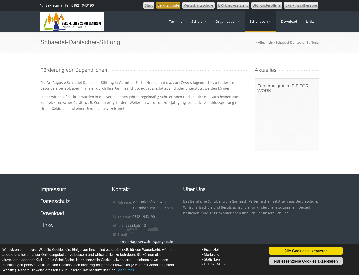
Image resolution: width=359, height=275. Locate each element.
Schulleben (259, 21)
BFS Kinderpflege (267, 5)
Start (149, 5)
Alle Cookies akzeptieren (306, 250)
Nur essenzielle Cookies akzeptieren (306, 261)
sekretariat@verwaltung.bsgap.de (145, 241)
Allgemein (265, 42)
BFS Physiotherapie (301, 5)
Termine (176, 21)
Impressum (53, 189)
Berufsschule (168, 5)
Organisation (226, 21)
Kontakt (121, 189)
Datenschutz (55, 201)
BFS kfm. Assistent (233, 5)
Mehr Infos (125, 269)
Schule (197, 21)
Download (289, 21)
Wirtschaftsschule (198, 5)
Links (310, 21)
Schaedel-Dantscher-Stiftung (297, 42)
